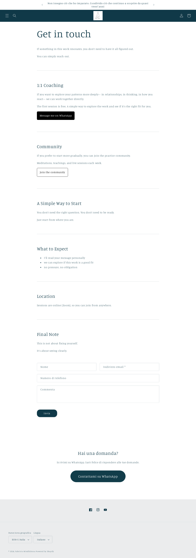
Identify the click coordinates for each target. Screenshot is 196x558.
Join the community (52, 172)
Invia (47, 413)
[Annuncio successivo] (153, 5)
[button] (7, 15)
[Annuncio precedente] (42, 5)
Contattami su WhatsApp (98, 476)
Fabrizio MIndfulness (25, 551)
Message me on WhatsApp (56, 115)
